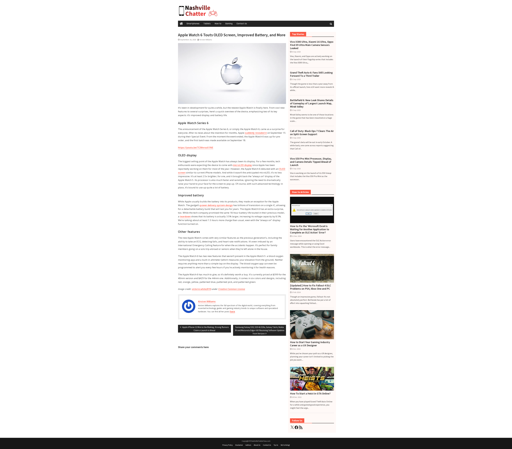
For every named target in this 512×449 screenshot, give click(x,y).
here (232, 311)
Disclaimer (239, 445)
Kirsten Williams (205, 39)
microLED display (242, 165)
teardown (185, 216)
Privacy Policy (227, 445)
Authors (248, 445)
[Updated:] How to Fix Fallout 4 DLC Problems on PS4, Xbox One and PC (310, 287)
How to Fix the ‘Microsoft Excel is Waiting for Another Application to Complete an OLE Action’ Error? (309, 229)
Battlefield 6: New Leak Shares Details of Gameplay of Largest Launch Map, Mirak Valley (311, 103)
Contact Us (242, 23)
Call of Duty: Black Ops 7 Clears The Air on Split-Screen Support (312, 132)
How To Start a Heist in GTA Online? (310, 393)
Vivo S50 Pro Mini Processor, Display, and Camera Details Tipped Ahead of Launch (311, 162)
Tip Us (276, 445)
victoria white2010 (201, 289)
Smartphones (193, 23)
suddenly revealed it (256, 132)
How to (218, 23)
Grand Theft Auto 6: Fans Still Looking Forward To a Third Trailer (311, 74)
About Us (257, 445)
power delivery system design (216, 205)
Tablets (207, 23)
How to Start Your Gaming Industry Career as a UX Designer (310, 344)
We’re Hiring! (285, 445)
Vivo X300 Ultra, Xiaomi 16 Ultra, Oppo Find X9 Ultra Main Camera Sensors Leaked (311, 45)
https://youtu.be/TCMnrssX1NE (195, 147)
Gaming (229, 23)
